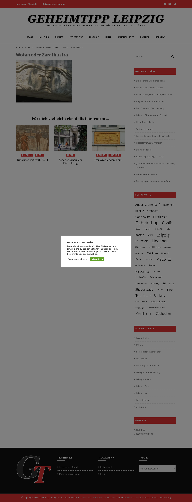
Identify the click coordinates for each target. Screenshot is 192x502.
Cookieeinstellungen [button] (78, 259)
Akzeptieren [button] (97, 259)
